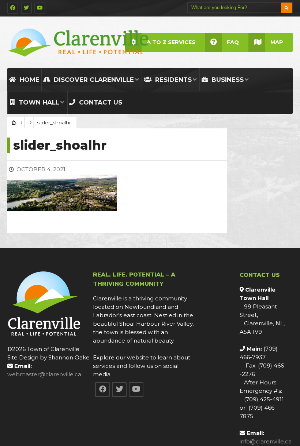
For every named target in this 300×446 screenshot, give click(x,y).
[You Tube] (39, 8)
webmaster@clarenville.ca (44, 374)
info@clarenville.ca (266, 441)
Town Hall (38, 102)
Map (276, 42)
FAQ (233, 42)
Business (227, 79)
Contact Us (99, 102)
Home (29, 79)
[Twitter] (26, 8)
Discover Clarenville (93, 79)
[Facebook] (12, 8)
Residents (172, 79)
